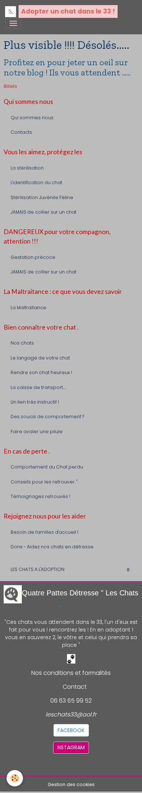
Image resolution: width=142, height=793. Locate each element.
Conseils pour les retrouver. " (44, 482)
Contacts (21, 132)
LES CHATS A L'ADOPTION (70, 569)
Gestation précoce (33, 257)
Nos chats (22, 343)
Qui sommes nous (32, 117)
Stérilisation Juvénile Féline (42, 197)
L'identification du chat (36, 182)
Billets (10, 86)
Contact (75, 687)
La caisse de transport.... (38, 387)
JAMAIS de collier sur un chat (43, 212)
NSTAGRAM (71, 747)
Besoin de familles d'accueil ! (44, 532)
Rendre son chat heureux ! (41, 372)
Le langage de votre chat (40, 358)
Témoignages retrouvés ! (40, 496)
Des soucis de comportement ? (47, 416)
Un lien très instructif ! (35, 402)
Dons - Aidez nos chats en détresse (52, 547)
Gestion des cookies (71, 784)
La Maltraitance (28, 307)
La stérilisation (27, 168)
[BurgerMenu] (13, 23)
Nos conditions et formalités (71, 673)
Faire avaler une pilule (37, 431)
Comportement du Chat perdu (47, 467)
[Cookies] (15, 778)
